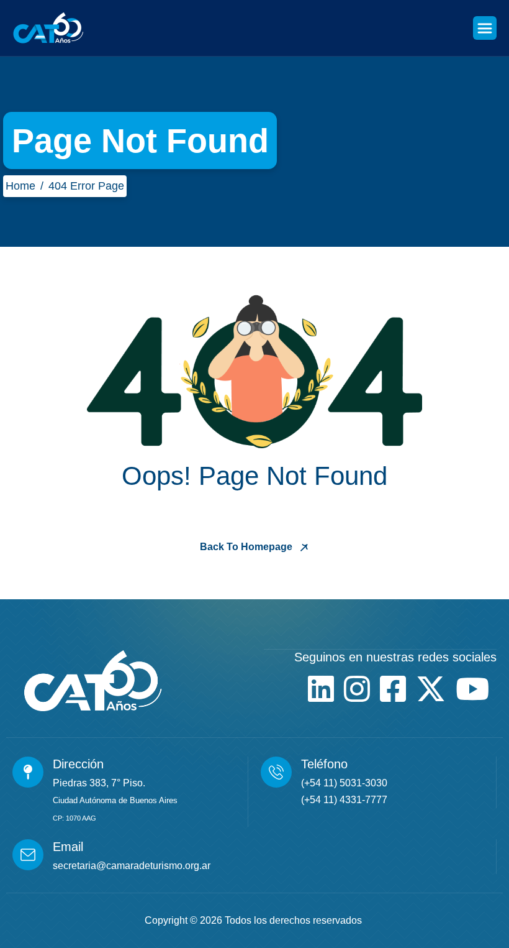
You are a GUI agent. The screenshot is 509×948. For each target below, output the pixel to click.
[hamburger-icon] (485, 28)
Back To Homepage (247, 546)
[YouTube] (472, 689)
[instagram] (357, 689)
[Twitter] (431, 689)
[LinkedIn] (321, 689)
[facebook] (393, 689)
